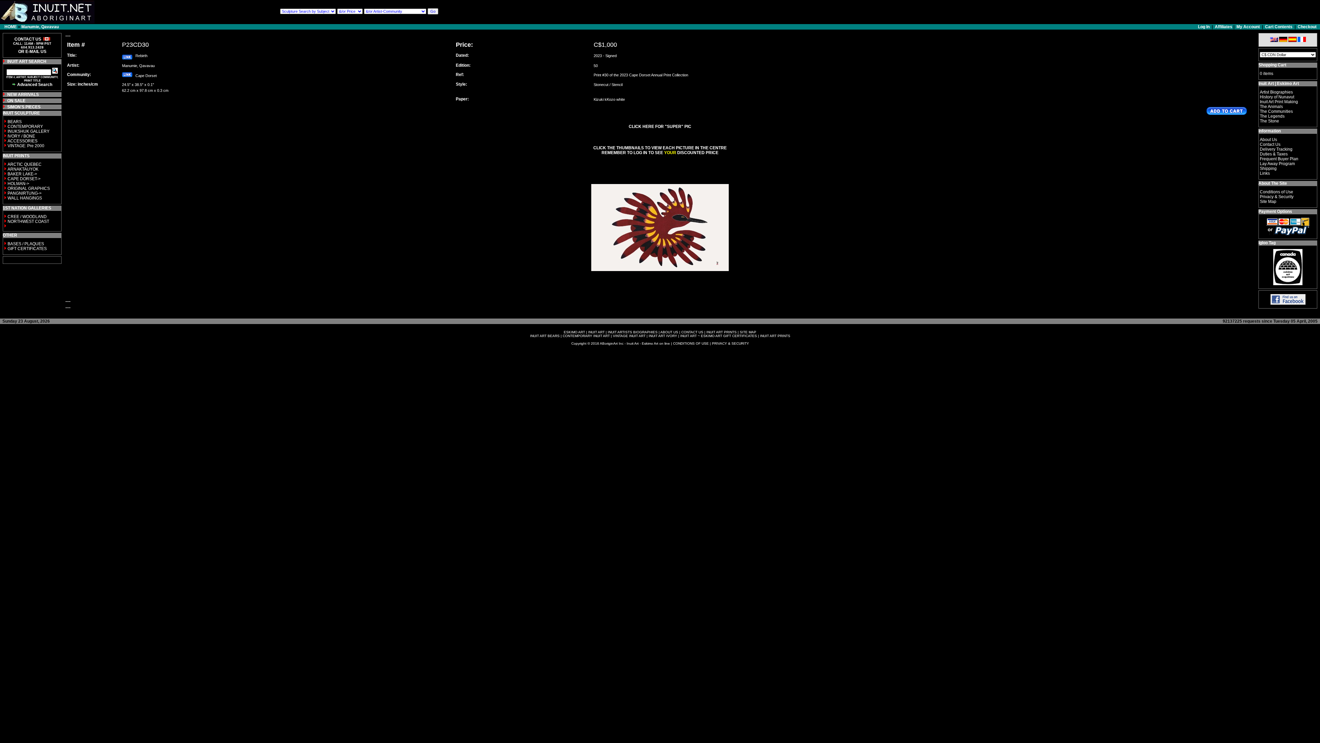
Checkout (1307, 26)
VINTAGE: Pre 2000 (26, 145)
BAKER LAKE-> (22, 174)
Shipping (1268, 168)
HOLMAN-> (18, 183)
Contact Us (1270, 144)
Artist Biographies (1276, 92)
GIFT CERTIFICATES (27, 248)
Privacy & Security (1277, 196)
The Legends (1272, 116)
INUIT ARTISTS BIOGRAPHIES (633, 332)
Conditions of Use (1276, 192)
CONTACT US (692, 332)
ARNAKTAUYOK (23, 169)
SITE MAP (748, 332)
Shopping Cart (1272, 65)
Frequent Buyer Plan (1279, 159)
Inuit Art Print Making (1279, 101)
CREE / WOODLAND (27, 216)
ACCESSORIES (22, 141)
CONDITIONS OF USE (691, 343)
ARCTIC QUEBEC (25, 164)
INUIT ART (596, 332)
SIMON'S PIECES (24, 107)
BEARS (15, 121)
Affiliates (1223, 26)
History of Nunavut (1277, 97)
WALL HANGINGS (25, 198)
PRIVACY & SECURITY (730, 343)
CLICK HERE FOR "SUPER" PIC (660, 126)
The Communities (1276, 111)
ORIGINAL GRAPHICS (29, 188)
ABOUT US (669, 332)
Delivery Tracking (1276, 149)
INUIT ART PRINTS (721, 332)
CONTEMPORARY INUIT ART (586, 336)
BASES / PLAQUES (26, 243)
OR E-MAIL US (32, 51)
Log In (1204, 26)
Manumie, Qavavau (40, 26)
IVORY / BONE (21, 136)
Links (1265, 173)
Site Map (1268, 201)
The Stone (1269, 121)
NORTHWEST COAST (28, 221)
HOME (10, 26)
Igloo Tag (1267, 242)
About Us (1268, 139)
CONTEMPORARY (25, 126)
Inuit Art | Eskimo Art (1278, 83)
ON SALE (16, 100)
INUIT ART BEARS (545, 336)
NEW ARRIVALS (23, 94)
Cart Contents (1278, 26)
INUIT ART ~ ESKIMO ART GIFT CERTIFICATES (718, 336)
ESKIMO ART (574, 332)
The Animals (1271, 106)
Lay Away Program (1277, 163)
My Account (1248, 26)
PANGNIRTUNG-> (25, 193)
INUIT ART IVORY (663, 336)
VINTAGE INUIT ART (629, 336)
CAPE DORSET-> (24, 178)
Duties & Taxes (1274, 154)
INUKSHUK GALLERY (29, 131)
